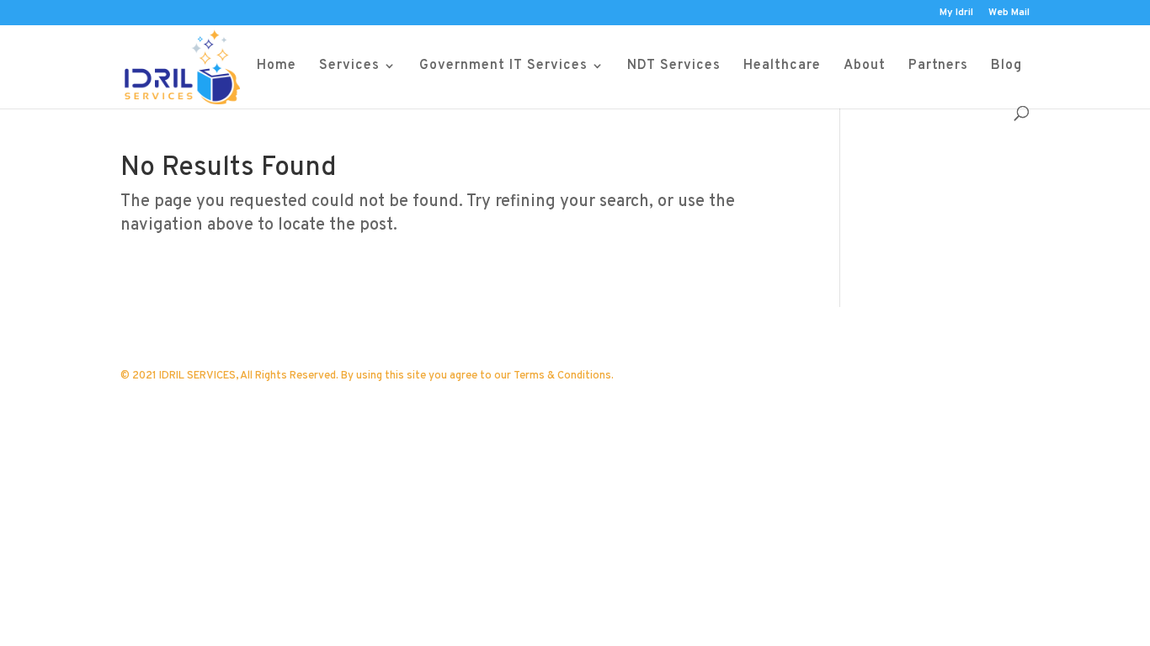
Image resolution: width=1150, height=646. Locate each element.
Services (349, 67)
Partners (938, 67)
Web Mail (1009, 13)
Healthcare (782, 67)
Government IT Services (503, 67)
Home (276, 67)
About (865, 67)
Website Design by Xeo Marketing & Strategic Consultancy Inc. (361, 402)
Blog (1006, 67)
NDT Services (674, 67)
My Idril (956, 13)
